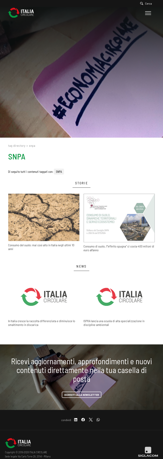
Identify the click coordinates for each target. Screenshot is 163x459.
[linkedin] (75, 420)
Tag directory (16, 145)
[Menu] (147, 13)
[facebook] (83, 420)
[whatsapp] (98, 420)
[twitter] (91, 420)
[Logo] (23, 13)
